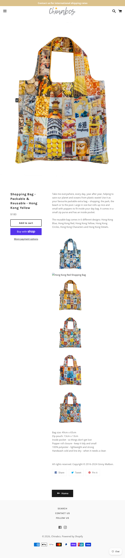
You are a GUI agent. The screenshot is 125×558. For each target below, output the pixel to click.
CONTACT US (62, 513)
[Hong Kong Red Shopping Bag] (69, 274)
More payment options (26, 238)
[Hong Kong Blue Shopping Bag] (70, 271)
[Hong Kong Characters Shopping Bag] (70, 387)
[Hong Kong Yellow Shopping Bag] (70, 312)
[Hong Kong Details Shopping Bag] (70, 349)
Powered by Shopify (72, 536)
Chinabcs (56, 536)
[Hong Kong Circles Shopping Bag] (70, 425)
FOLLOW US (62, 518)
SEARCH (62, 508)
